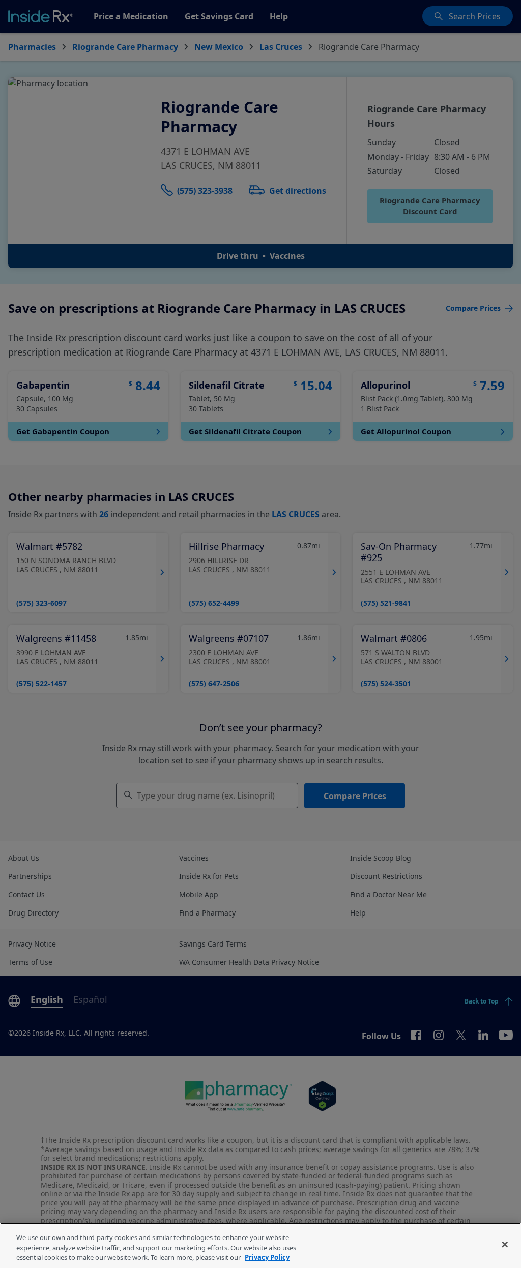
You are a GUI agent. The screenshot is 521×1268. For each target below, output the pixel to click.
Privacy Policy (267, 1257)
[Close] (505, 1244)
